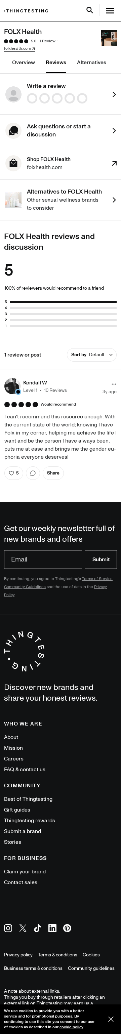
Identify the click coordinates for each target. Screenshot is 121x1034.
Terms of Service (97, 579)
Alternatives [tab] (91, 62)
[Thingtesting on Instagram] (8, 929)
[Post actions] (114, 384)
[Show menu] (110, 11)
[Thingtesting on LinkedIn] (52, 929)
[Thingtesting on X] (23, 929)
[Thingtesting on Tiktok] (38, 929)
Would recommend (58, 404)
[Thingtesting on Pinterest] (67, 929)
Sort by (87, 354)
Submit (101, 559)
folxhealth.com (17, 48)
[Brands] (27, 10)
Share (53, 473)
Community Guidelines (25, 587)
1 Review (47, 41)
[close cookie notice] (111, 1019)
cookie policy (71, 1027)
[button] (35, 386)
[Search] (90, 10)
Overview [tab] (23, 62)
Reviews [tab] (56, 62)
